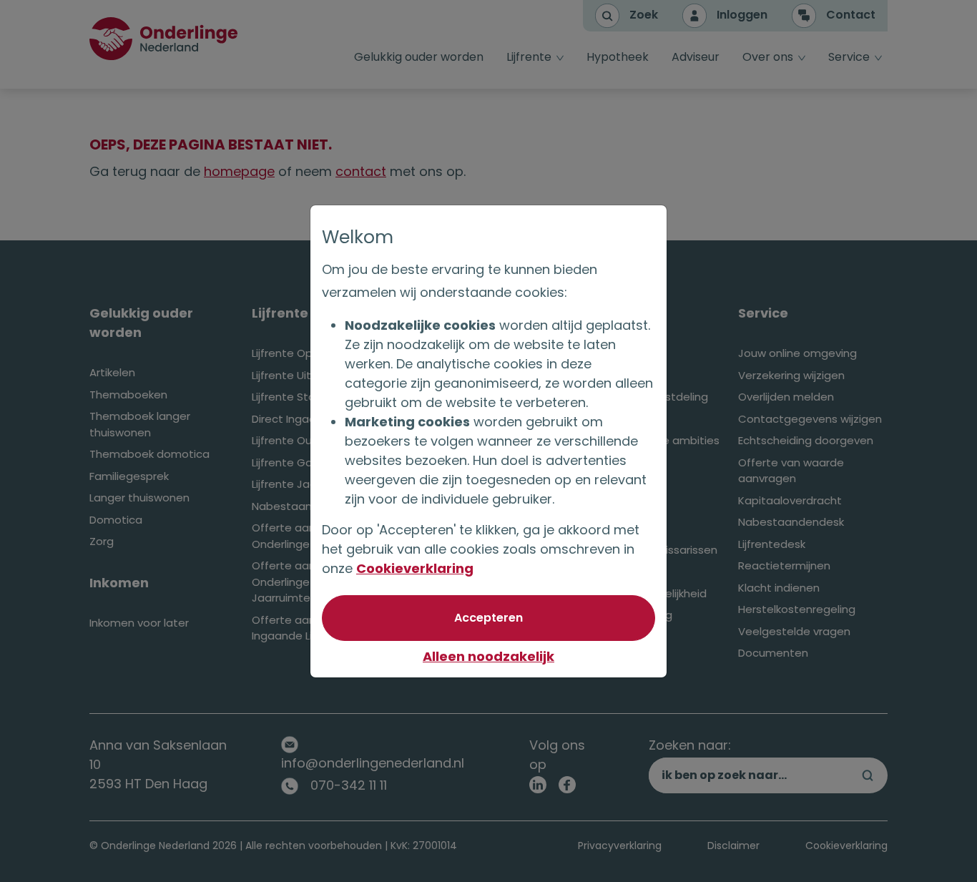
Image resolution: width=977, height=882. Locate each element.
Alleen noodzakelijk (488, 656)
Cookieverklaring (414, 568)
